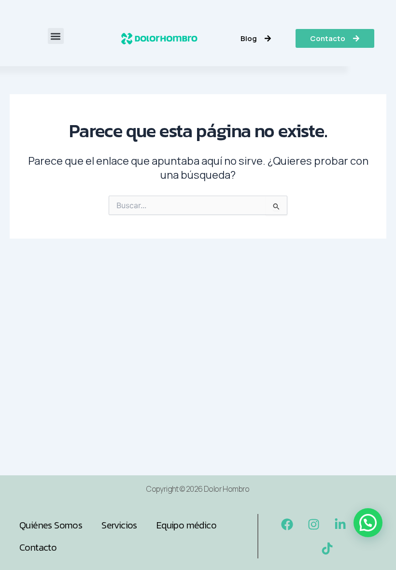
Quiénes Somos (50, 525)
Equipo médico (186, 525)
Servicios (119, 525)
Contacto (38, 547)
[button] (56, 36)
